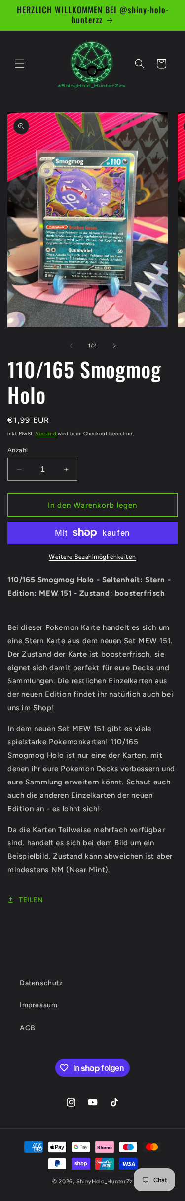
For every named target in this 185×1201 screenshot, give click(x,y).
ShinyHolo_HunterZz (104, 1181)
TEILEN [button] (31, 900)
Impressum (38, 1005)
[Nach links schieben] (71, 346)
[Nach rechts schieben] (114, 346)
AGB (28, 1028)
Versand (46, 433)
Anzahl (17, 450)
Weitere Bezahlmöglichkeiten (92, 556)
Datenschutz (41, 983)
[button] (20, 64)
